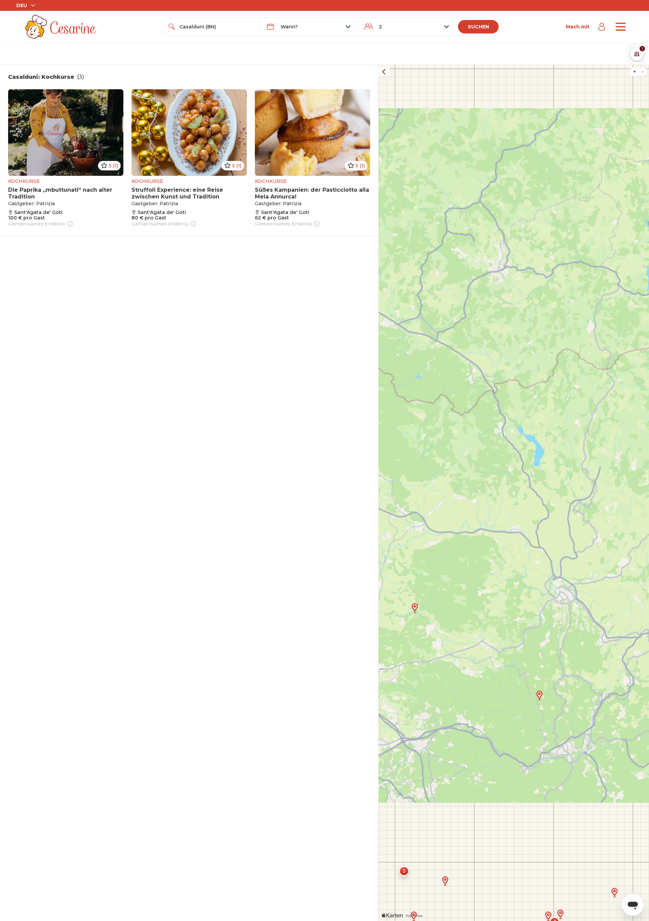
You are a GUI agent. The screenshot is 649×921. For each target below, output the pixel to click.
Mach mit (578, 27)
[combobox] (217, 26)
